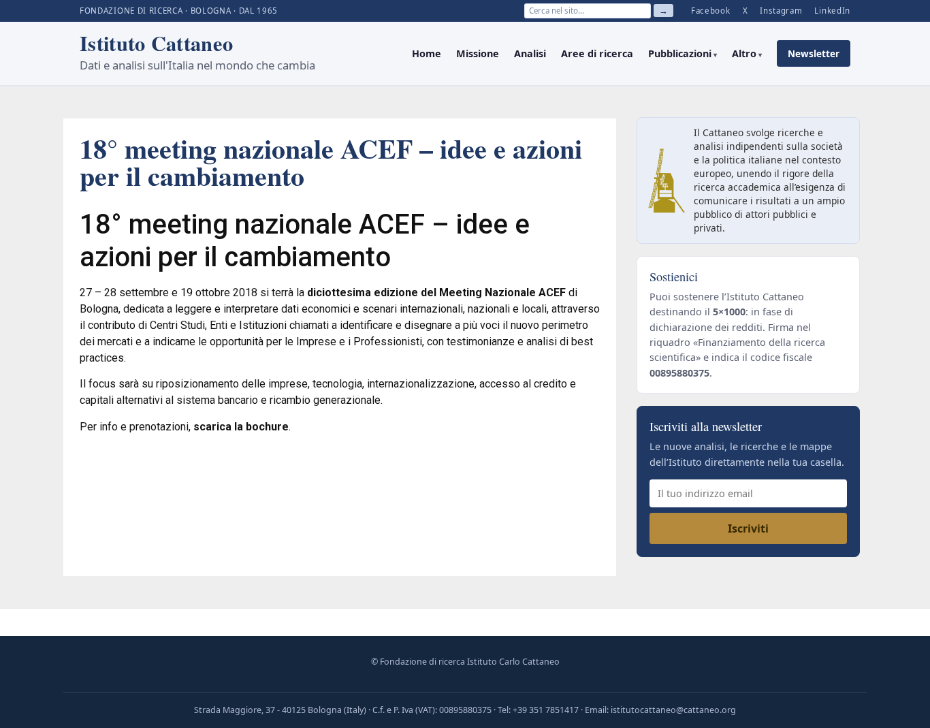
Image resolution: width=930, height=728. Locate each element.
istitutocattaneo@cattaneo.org (673, 710)
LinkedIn (832, 10)
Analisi (530, 53)
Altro (744, 53)
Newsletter (813, 53)
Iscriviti (748, 528)
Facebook (711, 10)
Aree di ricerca (597, 53)
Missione (477, 53)
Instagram (781, 10)
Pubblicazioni (679, 53)
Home (426, 53)
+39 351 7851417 (546, 710)
